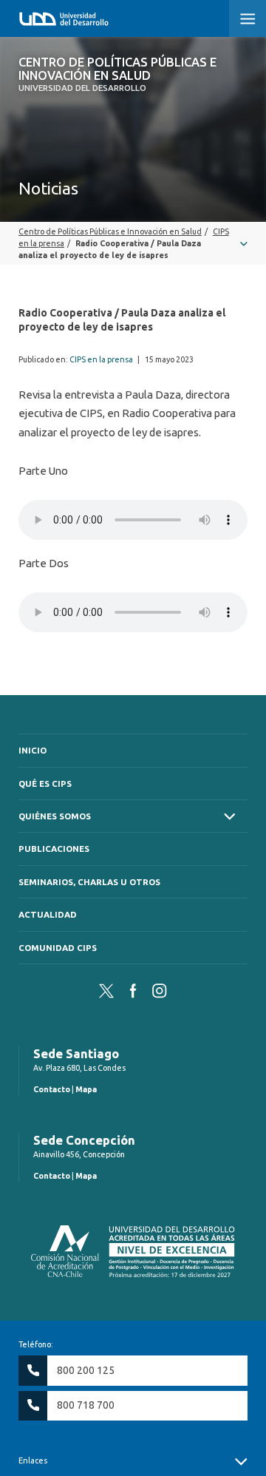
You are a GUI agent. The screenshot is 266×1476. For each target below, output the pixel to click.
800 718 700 (86, 1405)
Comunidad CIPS (57, 947)
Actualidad (47, 914)
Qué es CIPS (45, 783)
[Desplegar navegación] (133, 243)
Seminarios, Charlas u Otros (89, 882)
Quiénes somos (54, 816)
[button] (247, 18)
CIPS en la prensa (101, 359)
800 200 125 (86, 1370)
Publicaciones (53, 848)
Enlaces (32, 1460)
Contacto (51, 1089)
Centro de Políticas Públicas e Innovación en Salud (117, 74)
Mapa (86, 1089)
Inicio (32, 750)
